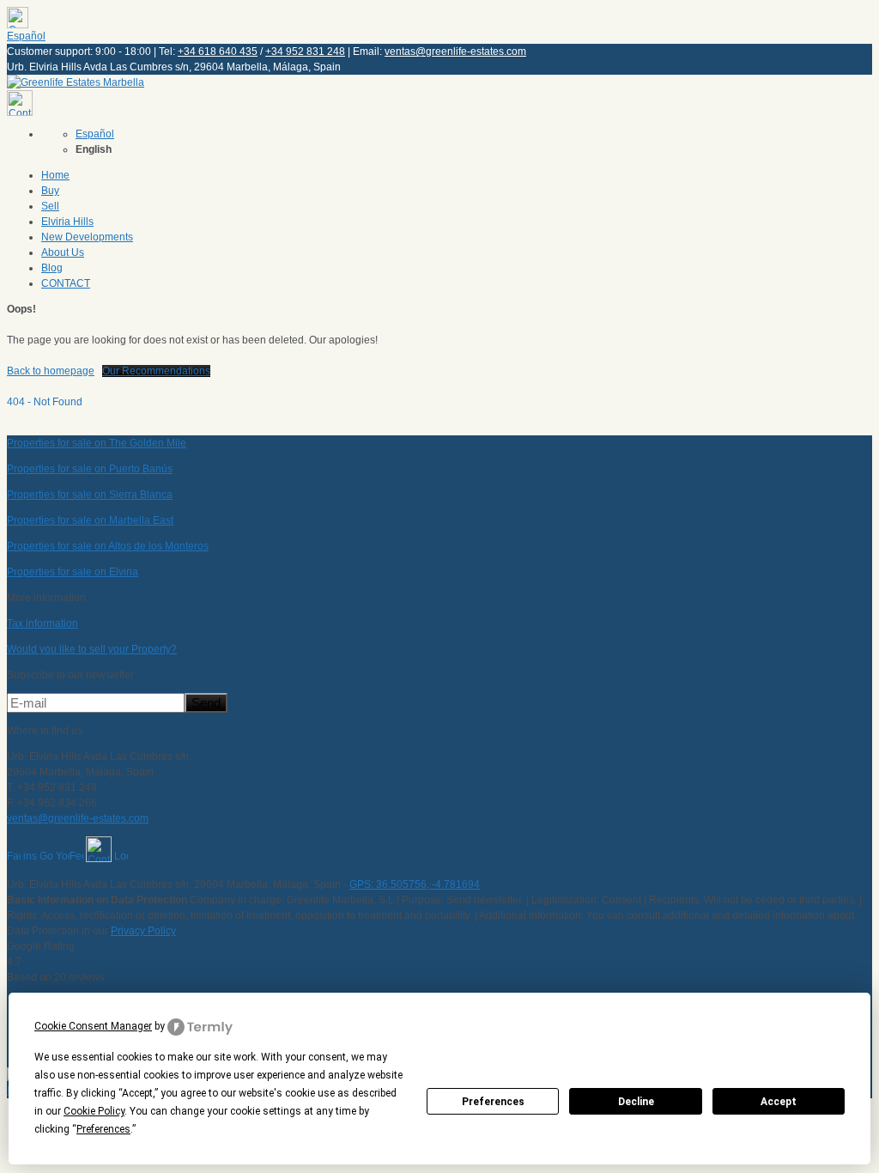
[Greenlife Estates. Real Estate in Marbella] (75, 82)
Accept (779, 1102)
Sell (50, 206)
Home (55, 175)
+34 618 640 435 (218, 52)
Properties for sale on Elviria (72, 572)
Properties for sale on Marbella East (90, 520)
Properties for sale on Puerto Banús (90, 469)
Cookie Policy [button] (94, 1111)
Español (26, 36)
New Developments (87, 237)
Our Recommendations (156, 371)
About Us (62, 252)
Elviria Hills (67, 222)
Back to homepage (50, 371)
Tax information (42, 623)
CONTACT (65, 283)
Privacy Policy (143, 931)
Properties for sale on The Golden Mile (96, 443)
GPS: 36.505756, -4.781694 (414, 884)
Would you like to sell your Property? (92, 649)
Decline (636, 1102)
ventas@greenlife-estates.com (455, 52)
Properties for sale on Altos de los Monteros (108, 546)
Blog (52, 268)
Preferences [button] (103, 1129)
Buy (50, 191)
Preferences (493, 1102)
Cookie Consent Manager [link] (93, 1026)
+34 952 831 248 (305, 52)
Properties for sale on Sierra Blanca (90, 495)
